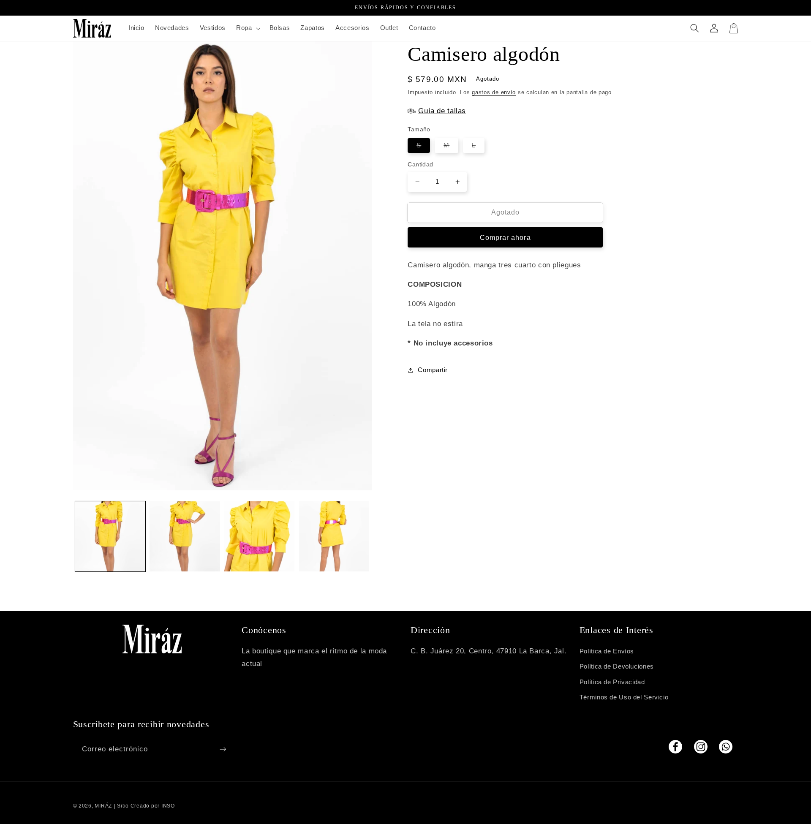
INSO (168, 805)
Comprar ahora (505, 237)
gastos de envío (494, 92)
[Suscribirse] (222, 749)
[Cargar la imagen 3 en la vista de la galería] (259, 536)
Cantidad (420, 164)
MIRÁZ (103, 805)
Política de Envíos (607, 651)
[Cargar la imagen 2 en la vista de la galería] (185, 536)
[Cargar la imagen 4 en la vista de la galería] (334, 536)
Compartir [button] (433, 369)
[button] (247, 28)
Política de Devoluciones (617, 666)
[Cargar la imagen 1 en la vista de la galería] (110, 536)
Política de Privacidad (612, 682)
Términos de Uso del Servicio (624, 697)
